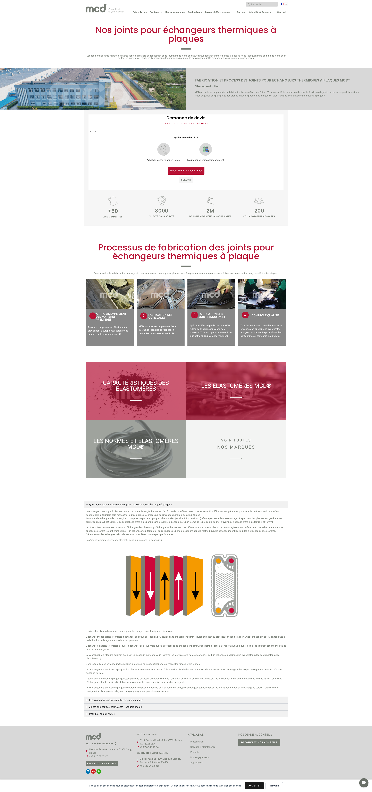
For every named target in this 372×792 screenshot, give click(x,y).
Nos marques (236, 447)
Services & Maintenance (217, 12)
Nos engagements (175, 12)
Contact (281, 12)
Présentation (140, 12)
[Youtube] (93, 771)
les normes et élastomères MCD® (135, 444)
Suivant (186, 180)
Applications (195, 12)
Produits (154, 12)
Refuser (274, 785)
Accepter (254, 785)
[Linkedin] (88, 771)
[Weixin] (98, 771)
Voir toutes (236, 440)
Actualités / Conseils (259, 12)
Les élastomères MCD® (236, 386)
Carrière (241, 12)
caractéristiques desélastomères (136, 386)
